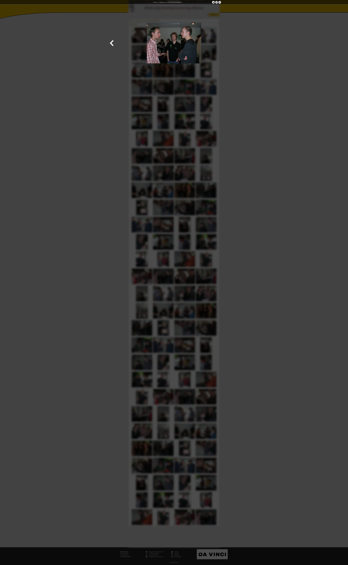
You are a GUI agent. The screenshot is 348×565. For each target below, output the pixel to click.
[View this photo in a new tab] (216, 2)
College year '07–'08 (164, 2)
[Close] (219, 2)
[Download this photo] (213, 2)
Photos (155, 2)
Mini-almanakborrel (176, 2)
